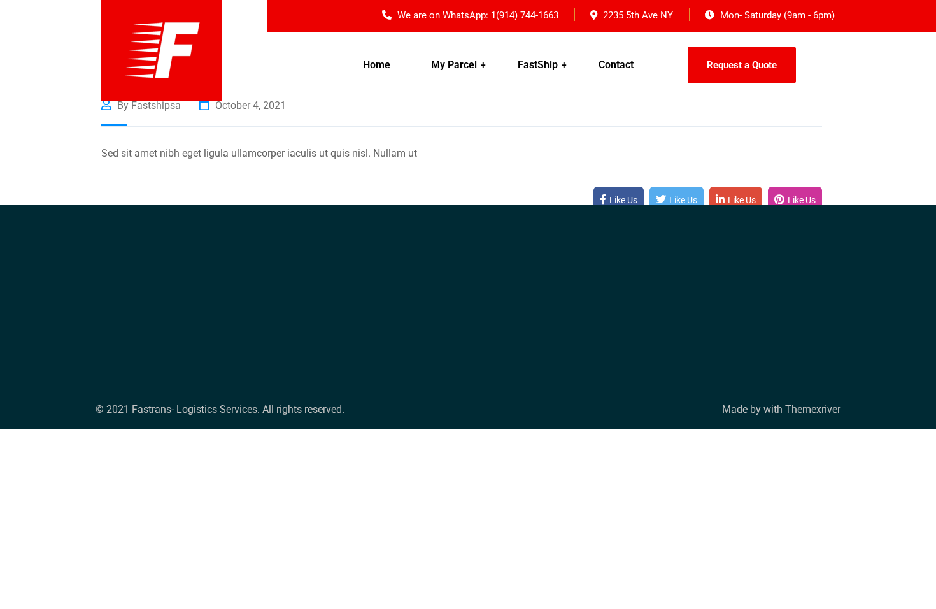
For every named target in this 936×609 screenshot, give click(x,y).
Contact (616, 65)
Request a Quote (742, 65)
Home (376, 65)
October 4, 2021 (249, 105)
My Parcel (454, 65)
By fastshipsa (148, 105)
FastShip (538, 65)
